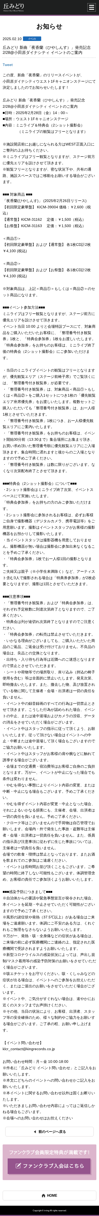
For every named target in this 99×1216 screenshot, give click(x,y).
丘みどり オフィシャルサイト (28, 7)
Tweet (8, 65)
